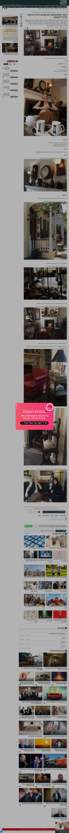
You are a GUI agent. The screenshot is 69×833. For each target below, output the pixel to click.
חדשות (64, 6)
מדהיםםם (63, 662)
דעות (32, 6)
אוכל (43, 8)
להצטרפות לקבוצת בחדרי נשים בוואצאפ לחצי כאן (57, 539)
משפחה (56, 8)
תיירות (25, 6)
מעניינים (60, 8)
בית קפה (39, 532)
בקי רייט (63, 666)
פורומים (4, 6)
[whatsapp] (21, 36)
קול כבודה (40, 8)
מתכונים (14, 6)
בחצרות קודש (59, 6)
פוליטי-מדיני (52, 6)
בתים (63, 657)
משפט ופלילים (46, 6)
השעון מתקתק (66, 828)
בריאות (36, 6)
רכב (28, 6)
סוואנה (52, 532)
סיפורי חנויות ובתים (46, 532)
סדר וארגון (52, 8)
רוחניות (63, 8)
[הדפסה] (21, 38)
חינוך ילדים (47, 8)
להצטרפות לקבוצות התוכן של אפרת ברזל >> (57, 538)
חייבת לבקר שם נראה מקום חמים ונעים (57, 653)
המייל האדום (7, 4)
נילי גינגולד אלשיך (63, 532)
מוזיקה (40, 6)
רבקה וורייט (56, 532)
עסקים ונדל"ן (19, 6)
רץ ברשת (9, 6)
